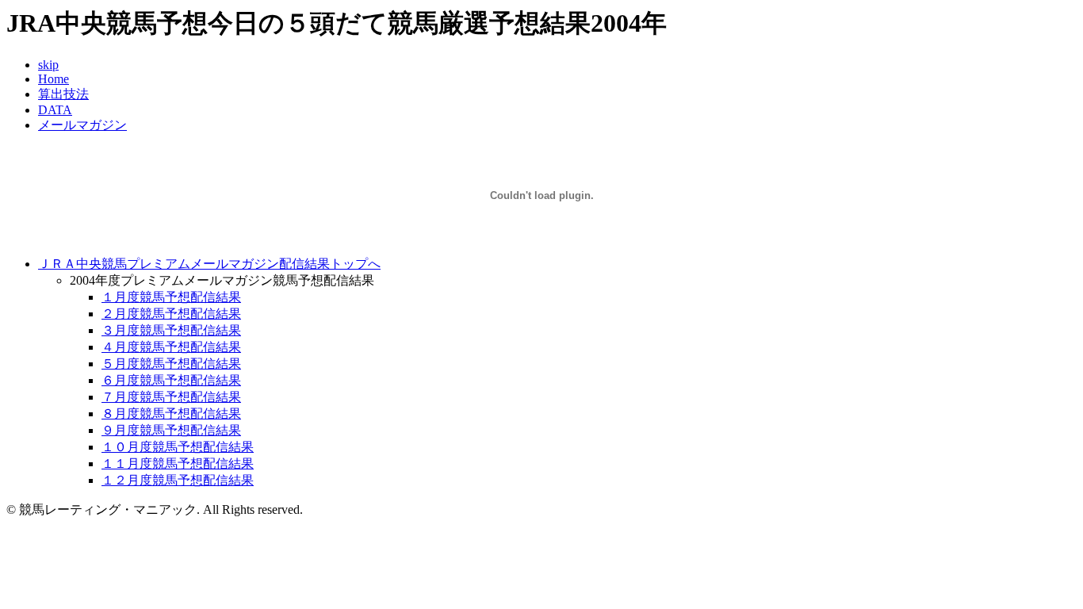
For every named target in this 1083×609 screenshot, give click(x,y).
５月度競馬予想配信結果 (171, 363)
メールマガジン (82, 125)
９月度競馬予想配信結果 (171, 430)
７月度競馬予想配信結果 (171, 397)
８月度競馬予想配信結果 (171, 413)
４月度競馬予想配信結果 (171, 347)
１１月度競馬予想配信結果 (177, 463)
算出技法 (63, 94)
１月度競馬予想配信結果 (171, 297)
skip (48, 64)
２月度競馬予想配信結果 (171, 313)
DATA (55, 110)
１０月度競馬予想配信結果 (177, 447)
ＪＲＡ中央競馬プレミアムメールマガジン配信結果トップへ (209, 263)
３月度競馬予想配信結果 (171, 330)
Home (53, 79)
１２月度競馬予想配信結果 (177, 480)
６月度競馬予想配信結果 (171, 380)
